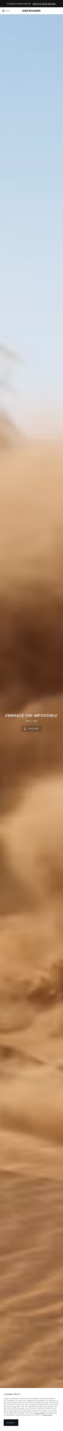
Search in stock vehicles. (44, 3)
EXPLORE (34, 729)
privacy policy (39, 1413)
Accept (11, 1423)
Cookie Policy (47, 1415)
